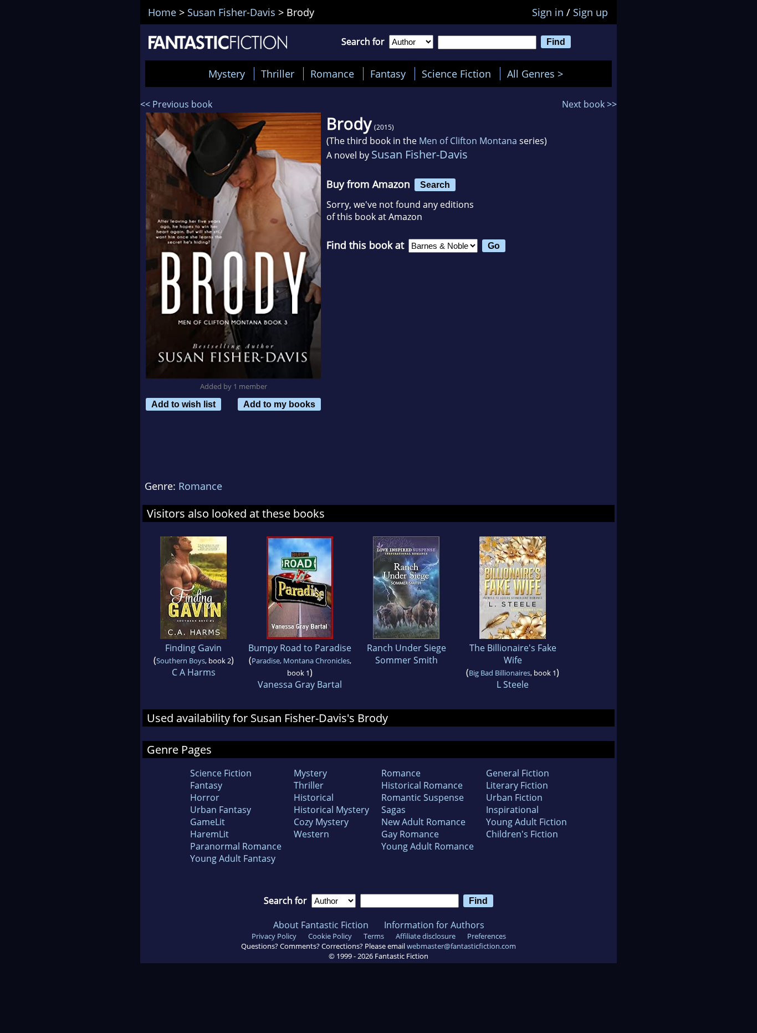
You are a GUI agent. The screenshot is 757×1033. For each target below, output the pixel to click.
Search (435, 185)
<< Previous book (176, 104)
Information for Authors (434, 925)
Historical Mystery (331, 810)
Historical (314, 797)
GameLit (207, 822)
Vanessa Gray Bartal (300, 684)
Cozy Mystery (321, 822)
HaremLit (209, 834)
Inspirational (512, 810)
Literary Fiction (517, 785)
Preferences (486, 936)
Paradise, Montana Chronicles (301, 661)
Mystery (226, 73)
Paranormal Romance (236, 846)
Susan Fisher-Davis (419, 154)
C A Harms (194, 672)
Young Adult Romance (427, 846)
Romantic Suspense (422, 797)
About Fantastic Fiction (321, 925)
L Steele (513, 684)
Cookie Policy (330, 936)
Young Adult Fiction (526, 822)
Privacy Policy (274, 936)
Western (311, 834)
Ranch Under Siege (406, 648)
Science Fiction (456, 73)
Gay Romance (410, 834)
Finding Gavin (193, 648)
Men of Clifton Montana (468, 141)
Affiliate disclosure (426, 936)
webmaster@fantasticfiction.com (461, 946)
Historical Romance (422, 785)
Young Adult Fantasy (232, 858)
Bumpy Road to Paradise (299, 648)
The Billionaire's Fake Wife (512, 654)
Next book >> (589, 104)
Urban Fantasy (220, 810)
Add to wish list (183, 404)
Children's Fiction (522, 834)
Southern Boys (180, 661)
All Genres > (538, 73)
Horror (204, 797)
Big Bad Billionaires (499, 673)
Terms (374, 936)
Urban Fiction (514, 797)
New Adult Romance (423, 822)
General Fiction (517, 773)
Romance (332, 73)
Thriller (277, 73)
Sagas (393, 810)
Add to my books (279, 404)
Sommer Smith (406, 660)
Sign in (548, 12)
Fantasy (388, 73)
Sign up (590, 12)
